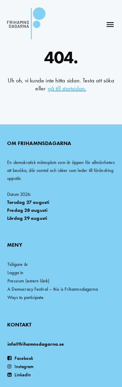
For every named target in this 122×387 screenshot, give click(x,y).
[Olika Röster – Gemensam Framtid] (26, 24)
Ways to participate (25, 297)
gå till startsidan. (67, 88)
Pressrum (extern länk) (28, 281)
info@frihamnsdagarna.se (35, 344)
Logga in (15, 272)
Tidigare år (17, 264)
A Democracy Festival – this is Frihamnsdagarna (52, 289)
